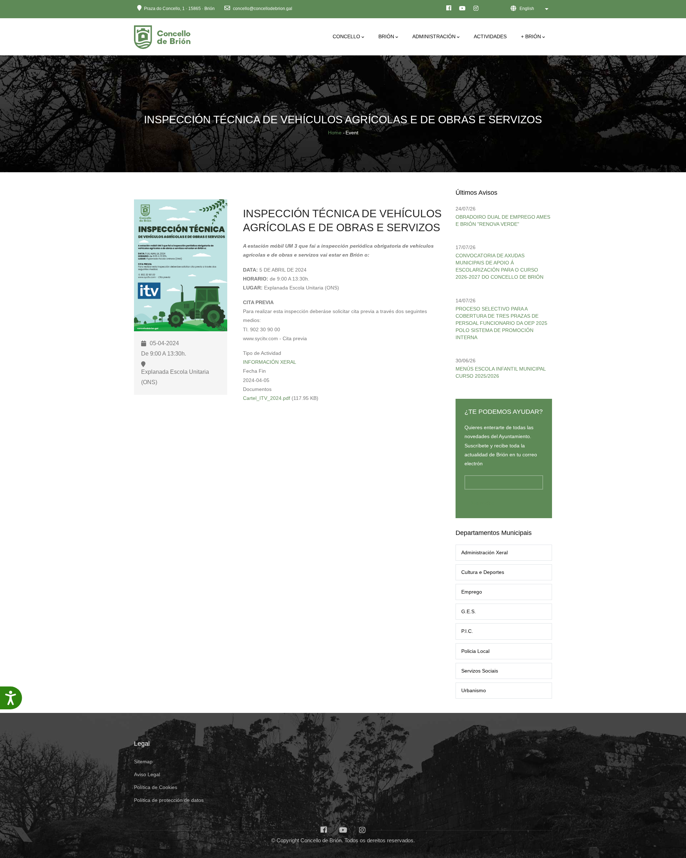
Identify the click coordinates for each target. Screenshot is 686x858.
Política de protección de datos (169, 800)
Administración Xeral (484, 552)
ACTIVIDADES (490, 36)
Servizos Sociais (479, 671)
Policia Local (475, 651)
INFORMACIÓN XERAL (269, 362)
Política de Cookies (155, 787)
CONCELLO (346, 36)
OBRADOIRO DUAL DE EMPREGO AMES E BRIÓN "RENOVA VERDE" (503, 220)
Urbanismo (473, 690)
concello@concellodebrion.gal (262, 8)
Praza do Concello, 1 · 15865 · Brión (179, 8)
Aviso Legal (147, 774)
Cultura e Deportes (482, 572)
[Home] (163, 35)
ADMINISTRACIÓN (434, 36)
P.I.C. (467, 631)
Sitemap (143, 761)
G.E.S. (468, 611)
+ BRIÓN (531, 36)
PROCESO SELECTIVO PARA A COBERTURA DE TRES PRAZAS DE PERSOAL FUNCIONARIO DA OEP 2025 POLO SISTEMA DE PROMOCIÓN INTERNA (501, 323)
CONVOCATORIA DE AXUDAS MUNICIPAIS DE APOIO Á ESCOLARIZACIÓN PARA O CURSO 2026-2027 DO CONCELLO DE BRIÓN (499, 266)
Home (335, 132)
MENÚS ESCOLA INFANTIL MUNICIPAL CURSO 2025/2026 (501, 372)
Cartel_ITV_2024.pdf (266, 398)
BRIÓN (386, 36)
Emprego (471, 592)
